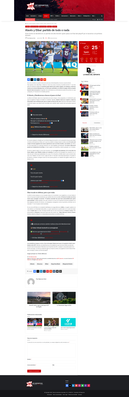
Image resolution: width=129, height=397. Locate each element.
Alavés (32, 264)
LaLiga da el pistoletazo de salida (34, 327)
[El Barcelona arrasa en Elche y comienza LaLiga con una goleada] (84, 141)
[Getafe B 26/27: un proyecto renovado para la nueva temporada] (84, 101)
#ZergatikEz (63, 231)
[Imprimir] (60, 271)
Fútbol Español (32, 23)
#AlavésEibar (35, 130)
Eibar (47, 264)
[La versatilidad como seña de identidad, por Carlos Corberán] (84, 154)
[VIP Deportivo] (37, 6)
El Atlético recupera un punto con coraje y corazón (46, 18)
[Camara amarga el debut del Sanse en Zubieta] (51, 322)
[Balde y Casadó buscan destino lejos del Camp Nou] (84, 135)
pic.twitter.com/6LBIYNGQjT (58, 130)
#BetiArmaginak (35, 234)
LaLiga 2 (46, 15)
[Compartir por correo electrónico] (57, 271)
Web (53, 365)
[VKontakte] (54, 271)
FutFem (57, 15)
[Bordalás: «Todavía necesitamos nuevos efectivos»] (84, 107)
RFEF (51, 15)
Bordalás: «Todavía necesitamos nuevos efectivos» (93, 107)
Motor (79, 15)
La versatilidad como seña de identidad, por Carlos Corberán (95, 154)
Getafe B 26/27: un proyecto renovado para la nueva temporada (95, 101)
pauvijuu (34, 258)
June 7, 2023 (49, 237)
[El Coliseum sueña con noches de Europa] (84, 113)
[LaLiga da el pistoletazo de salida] (34, 322)
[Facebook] (28, 79)
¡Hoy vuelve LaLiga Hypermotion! (68, 327)
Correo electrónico (31, 365)
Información (49, 394)
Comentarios (97, 122)
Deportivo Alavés (34, 26)
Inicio (27, 15)
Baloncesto (72, 15)
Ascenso (40, 264)
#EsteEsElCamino (44, 130)
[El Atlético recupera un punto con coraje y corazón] (84, 148)
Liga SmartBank (56, 264)
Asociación (33, 15)
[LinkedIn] (35, 79)
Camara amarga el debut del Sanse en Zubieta (50, 328)
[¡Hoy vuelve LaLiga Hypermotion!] (68, 322)
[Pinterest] (41, 79)
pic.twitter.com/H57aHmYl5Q (51, 234)
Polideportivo (86, 15)
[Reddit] (44, 79)
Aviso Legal (65, 394)
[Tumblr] (38, 79)
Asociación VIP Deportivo (79, 392)
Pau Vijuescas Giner (31, 38)
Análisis (27, 26)
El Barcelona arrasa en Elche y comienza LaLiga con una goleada (95, 141)
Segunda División (67, 264)
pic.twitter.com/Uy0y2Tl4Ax (39, 183)
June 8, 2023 (54, 134)
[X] (32, 79)
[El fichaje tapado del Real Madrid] (84, 87)
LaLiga (39, 15)
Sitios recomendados (57, 394)
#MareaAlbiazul (44, 123)
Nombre (29, 359)
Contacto (80, 394)
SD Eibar (54, 26)
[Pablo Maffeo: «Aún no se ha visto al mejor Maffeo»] (84, 129)
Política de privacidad (72, 394)
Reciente (85, 122)
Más (93, 15)
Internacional (64, 15)
